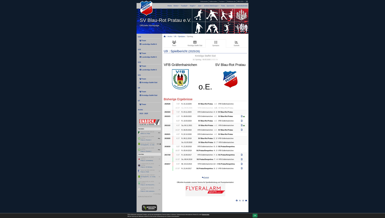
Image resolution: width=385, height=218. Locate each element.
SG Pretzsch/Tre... (150, 184)
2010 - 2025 (143, 113)
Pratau (148, 133)
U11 (139, 75)
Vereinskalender (242, 6)
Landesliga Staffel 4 (149, 44)
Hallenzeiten (213, 1)
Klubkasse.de (231, 1)
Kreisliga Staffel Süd (149, 82)
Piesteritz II (148, 140)
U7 (139, 101)
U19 (139, 37)
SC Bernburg (149, 167)
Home (170, 6)
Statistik (236, 45)
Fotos (223, 6)
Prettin (147, 171)
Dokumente (204, 1)
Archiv (140, 110)
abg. (159, 138)
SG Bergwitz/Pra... (145, 144)
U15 (139, 49)
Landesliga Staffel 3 (149, 57)
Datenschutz (205, 214)
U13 (139, 62)
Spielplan (181, 36)
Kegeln (192, 6)
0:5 (158, 144)
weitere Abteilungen (211, 6)
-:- (159, 159)
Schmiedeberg (149, 160)
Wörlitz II (143, 133)
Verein (175, 6)
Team (143, 40)
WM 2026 (240, 1)
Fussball (184, 6)
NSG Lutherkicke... (150, 191)
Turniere (221, 1)
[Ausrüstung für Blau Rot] (205, 190)
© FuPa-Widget (157, 194)
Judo (199, 6)
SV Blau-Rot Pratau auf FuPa (145, 196)
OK (255, 215)
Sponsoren (230, 6)
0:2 (159, 132)
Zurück (206, 177)
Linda (153, 144)
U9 (139, 88)
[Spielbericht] (241, 116)
